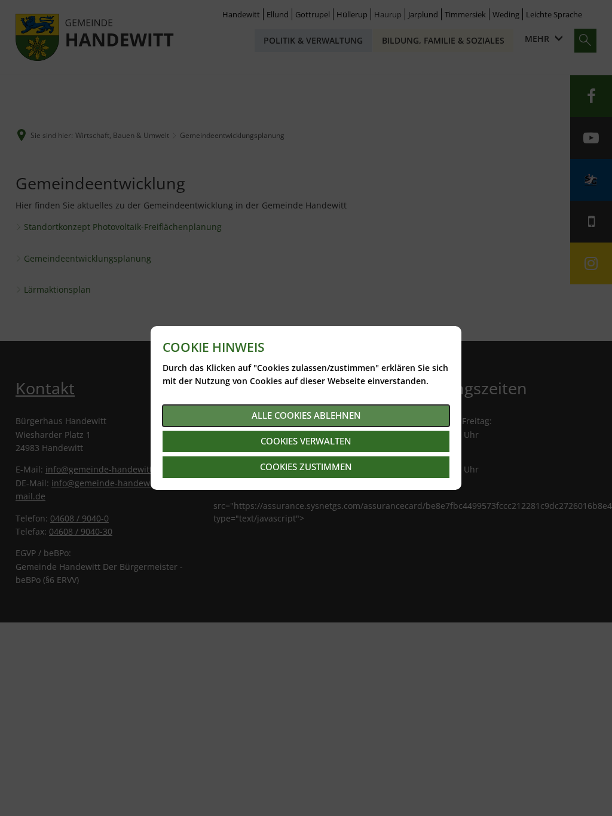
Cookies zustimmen (306, 467)
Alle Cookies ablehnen (306, 415)
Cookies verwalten (306, 441)
